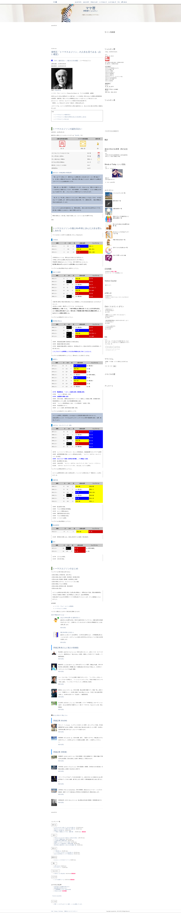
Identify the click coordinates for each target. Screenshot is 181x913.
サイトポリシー (57, 867)
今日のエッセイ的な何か (59, 873)
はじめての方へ (78, 2)
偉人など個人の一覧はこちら (60, 715)
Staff (52, 911)
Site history (60, 911)
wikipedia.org (58, 90)
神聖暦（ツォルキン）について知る (62, 842)
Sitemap (55, 911)
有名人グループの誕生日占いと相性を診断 (63, 843)
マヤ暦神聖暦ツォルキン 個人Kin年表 (62, 889)
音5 (113, 56)
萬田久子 (112, 75)
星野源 (111, 80)
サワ (106, 339)
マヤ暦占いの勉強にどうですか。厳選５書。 (64, 831)
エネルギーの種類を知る (59, 839)
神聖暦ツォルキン (90, 11)
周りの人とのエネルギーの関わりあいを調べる (64, 828)
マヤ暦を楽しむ (57, 851)
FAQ (119, 2)
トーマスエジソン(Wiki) (61, 608)
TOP (55, 60)
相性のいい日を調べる (59, 830)
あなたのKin (86, 2)
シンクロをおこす (103, 2)
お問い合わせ (124, 2)
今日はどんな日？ (60, 890)
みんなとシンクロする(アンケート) (62, 859)
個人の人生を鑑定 (72, 60)
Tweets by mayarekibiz (57, 895)
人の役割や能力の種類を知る (60, 840)
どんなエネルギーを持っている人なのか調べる (64, 827)
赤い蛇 (106, 56)
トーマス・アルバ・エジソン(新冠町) (64, 606)
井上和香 (112, 79)
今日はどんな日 (93, 2)
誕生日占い (62, 60)
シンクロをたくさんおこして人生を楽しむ (63, 852)
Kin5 (106, 54)
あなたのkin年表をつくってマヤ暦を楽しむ (63, 853)
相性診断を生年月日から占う (60, 888)
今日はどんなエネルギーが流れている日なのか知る (65, 837)
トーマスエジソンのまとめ (62, 119)
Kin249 (77, 135)
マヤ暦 (55, 2)
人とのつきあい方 (112, 2)
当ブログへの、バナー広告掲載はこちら (114, 272)
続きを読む (63, 627)
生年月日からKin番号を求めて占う (62, 886)
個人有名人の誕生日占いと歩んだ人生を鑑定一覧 (65, 844)
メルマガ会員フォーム (59, 879)
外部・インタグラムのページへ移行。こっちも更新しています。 (68, 904)
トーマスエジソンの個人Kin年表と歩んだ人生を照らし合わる (70, 116)
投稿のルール (66, 911)
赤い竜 (110, 56)
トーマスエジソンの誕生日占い (63, 114)
